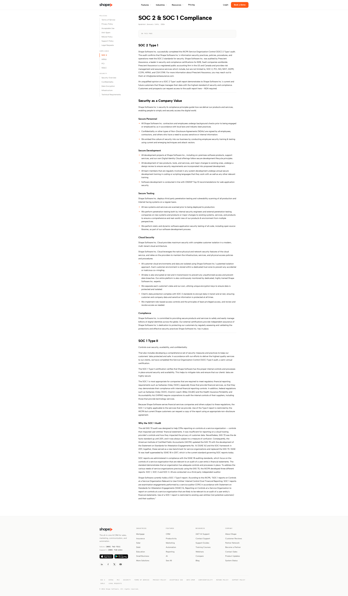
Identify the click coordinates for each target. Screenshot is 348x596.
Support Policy (108, 41)
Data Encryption (108, 86)
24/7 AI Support (202, 534)
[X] (114, 564)
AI (167, 556)
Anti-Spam (106, 33)
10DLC (104, 68)
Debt (138, 547)
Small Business (142, 556)
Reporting (170, 552)
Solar (138, 543)
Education (140, 552)
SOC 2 (104, 55)
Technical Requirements (111, 95)
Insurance (140, 538)
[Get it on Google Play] (121, 556)
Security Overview (109, 78)
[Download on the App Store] (106, 556)
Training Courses (203, 547)
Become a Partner (233, 547)
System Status (231, 560)
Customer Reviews (233, 538)
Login (225, 5)
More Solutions (142, 560)
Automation (171, 547)
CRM (168, 534)
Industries (160, 5)
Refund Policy (107, 37)
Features (145, 5)
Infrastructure (107, 90)
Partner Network (232, 543)
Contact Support (203, 538)
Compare (200, 556)
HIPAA (104, 59)
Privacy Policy (107, 24)
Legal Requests (108, 45)
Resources (176, 5)
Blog (197, 560)
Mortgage (140, 534)
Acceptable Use (108, 28)
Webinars (200, 552)
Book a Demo (240, 5)
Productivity (171, 538)
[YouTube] (120, 564)
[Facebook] (108, 564)
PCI (103, 64)
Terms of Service (108, 20)
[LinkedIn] (102, 564)
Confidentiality (107, 82)
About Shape (230, 534)
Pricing (191, 5)
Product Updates (232, 556)
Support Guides (202, 543)
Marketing (170, 543)
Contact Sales (231, 552)
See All (169, 560)
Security (127, 580)
